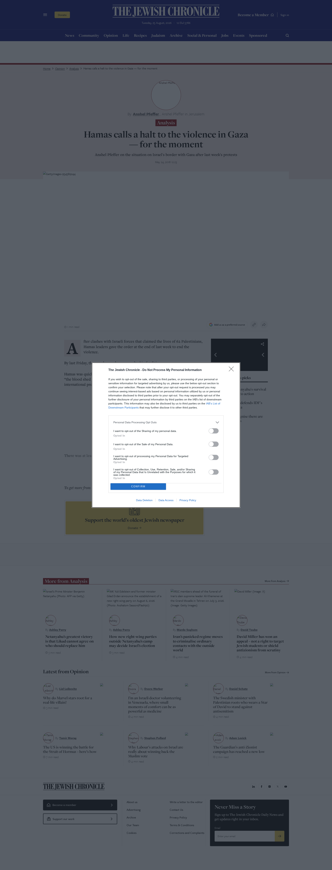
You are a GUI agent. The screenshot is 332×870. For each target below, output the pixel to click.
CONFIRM (138, 486)
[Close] (232, 370)
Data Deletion (144, 500)
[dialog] (166, 435)
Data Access (166, 500)
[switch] (214, 430)
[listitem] (166, 422)
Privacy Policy (187, 500)
